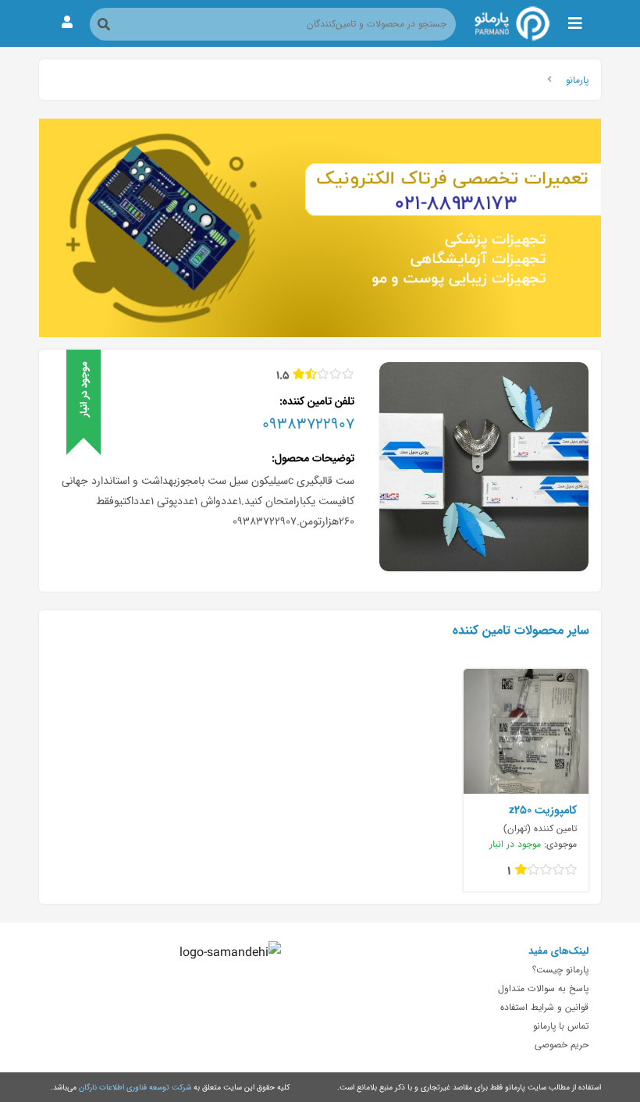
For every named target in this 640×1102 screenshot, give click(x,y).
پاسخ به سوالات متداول (543, 988)
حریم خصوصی (561, 1044)
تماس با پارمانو (560, 1025)
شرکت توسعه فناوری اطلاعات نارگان (135, 1087)
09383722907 (308, 424)
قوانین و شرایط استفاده (544, 1007)
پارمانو (577, 79)
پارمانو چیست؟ (560, 969)
